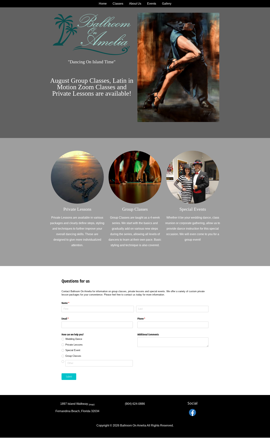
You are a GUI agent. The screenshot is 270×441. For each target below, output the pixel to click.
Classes (118, 3)
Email (69, 318)
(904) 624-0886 (135, 403)
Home (103, 3)
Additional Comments (148, 334)
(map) (92, 404)
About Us (135, 3)
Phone (145, 318)
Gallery (166, 3)
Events (151, 3)
